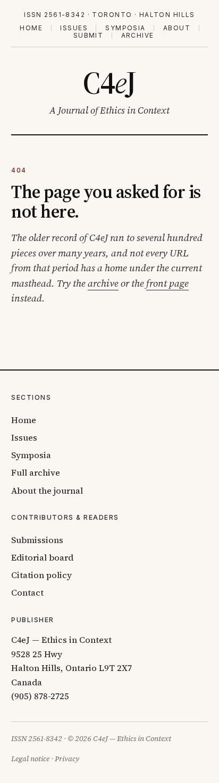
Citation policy (41, 575)
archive (103, 283)
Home (31, 28)
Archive (137, 35)
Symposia (125, 28)
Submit (88, 35)
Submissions (37, 540)
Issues (74, 28)
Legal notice (30, 759)
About (176, 28)
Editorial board (42, 558)
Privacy (67, 759)
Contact (27, 593)
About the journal (47, 491)
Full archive (35, 473)
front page (167, 283)
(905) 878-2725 (40, 696)
